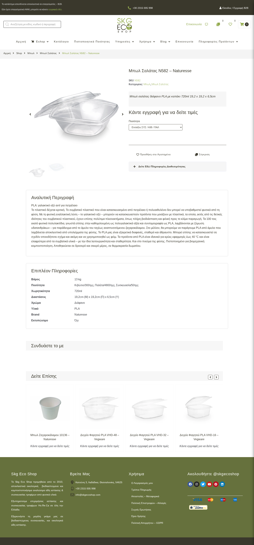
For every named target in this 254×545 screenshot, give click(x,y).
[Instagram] (196, 484)
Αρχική (7, 53)
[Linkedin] (222, 484)
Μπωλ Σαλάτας (48, 53)
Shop (19, 53)
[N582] (76, 114)
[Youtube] (209, 484)
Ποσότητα (134, 121)
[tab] (177, 166)
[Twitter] (203, 484)
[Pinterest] (216, 484)
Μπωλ (30, 53)
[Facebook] (190, 484)
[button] (197, 24)
